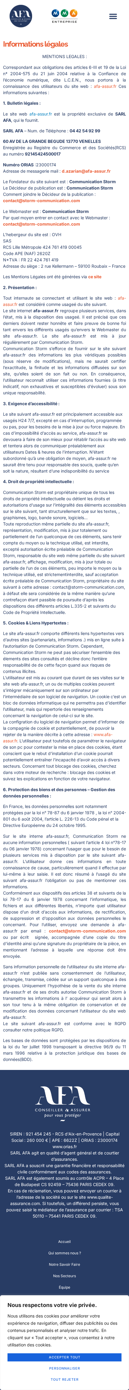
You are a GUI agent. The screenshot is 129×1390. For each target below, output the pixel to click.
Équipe (64, 1287)
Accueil (64, 1241)
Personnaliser (64, 1368)
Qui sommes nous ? (64, 1253)
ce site (94, 276)
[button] (113, 16)
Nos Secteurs (64, 1276)
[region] (64, 1342)
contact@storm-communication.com (41, 200)
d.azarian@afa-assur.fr (86, 171)
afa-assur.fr (105, 86)
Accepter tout (64, 1357)
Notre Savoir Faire (64, 1264)
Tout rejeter (65, 1379)
